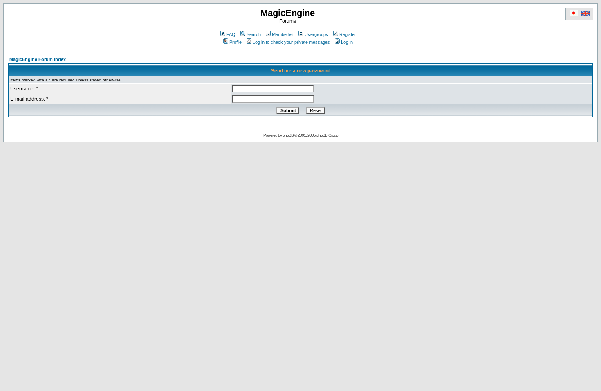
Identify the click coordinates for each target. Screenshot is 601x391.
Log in (347, 42)
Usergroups (316, 34)
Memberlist (283, 34)
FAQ (230, 34)
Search (254, 34)
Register (347, 34)
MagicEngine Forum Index (37, 59)
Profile (235, 42)
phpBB (288, 135)
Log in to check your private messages (291, 42)
